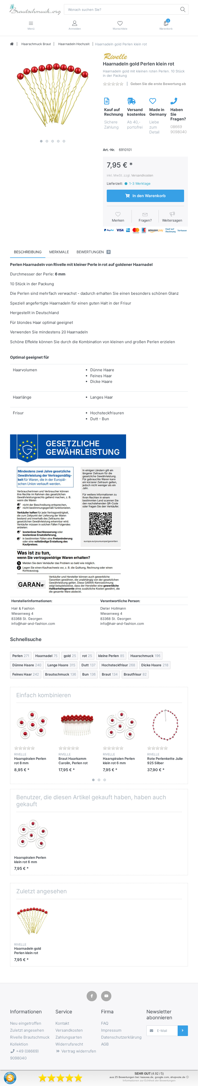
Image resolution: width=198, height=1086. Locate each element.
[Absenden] (183, 1030)
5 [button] (64, 141)
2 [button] (47, 141)
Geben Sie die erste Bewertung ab (158, 84)
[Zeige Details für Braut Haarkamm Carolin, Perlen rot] (77, 725)
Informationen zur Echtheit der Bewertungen (149, 1080)
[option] (52, 94)
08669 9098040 (178, 129)
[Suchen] (183, 9)
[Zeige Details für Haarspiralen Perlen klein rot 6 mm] (121, 725)
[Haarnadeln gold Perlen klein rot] (52, 94)
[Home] (12, 44)
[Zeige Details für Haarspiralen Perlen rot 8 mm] (32, 725)
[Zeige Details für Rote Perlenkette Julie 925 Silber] (165, 725)
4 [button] (58, 141)
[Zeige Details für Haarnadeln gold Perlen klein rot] (32, 921)
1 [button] (41, 141)
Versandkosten (142, 175)
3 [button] (52, 141)
